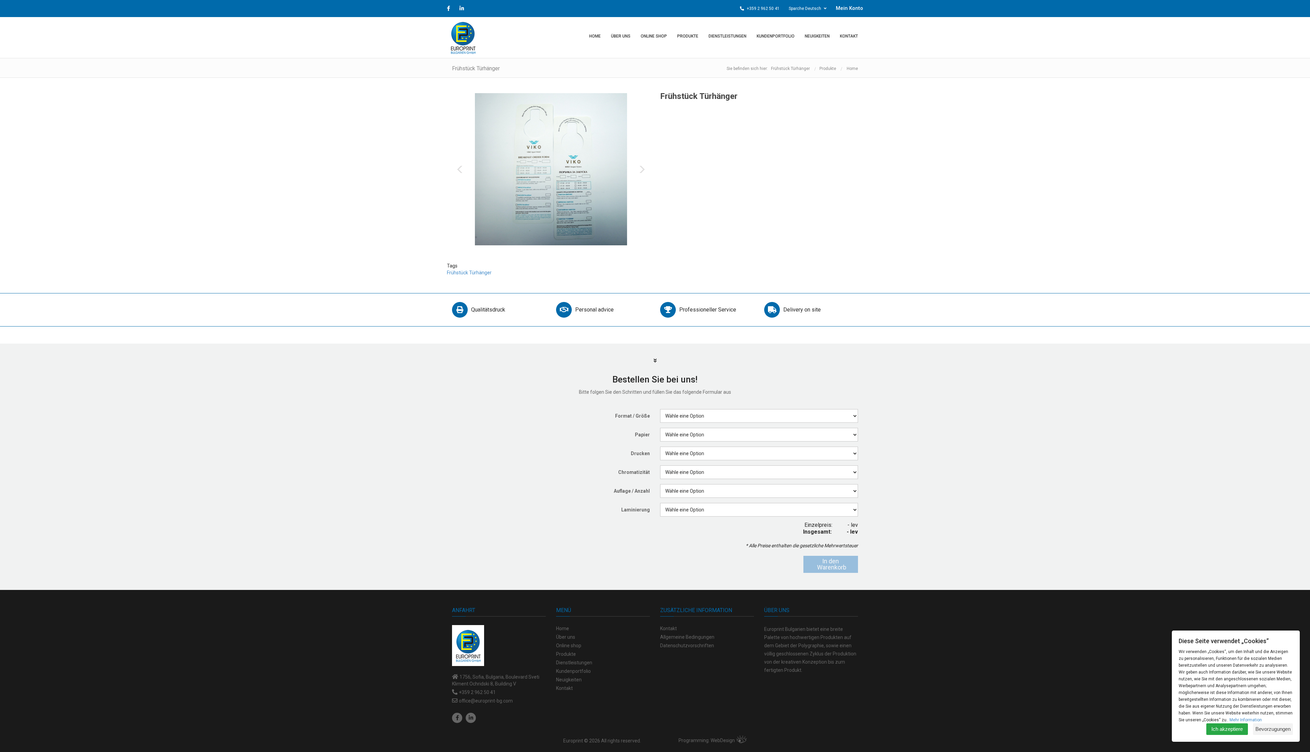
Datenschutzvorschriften (687, 645)
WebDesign (723, 740)
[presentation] (459, 169)
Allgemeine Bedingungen (687, 637)
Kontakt (668, 628)
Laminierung (635, 509)
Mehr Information (1245, 720)
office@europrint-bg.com (486, 701)
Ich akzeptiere (1227, 729)
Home (852, 68)
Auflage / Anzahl (632, 491)
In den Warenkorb (831, 564)
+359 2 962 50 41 (763, 8)
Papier (642, 434)
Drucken (640, 453)
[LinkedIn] (471, 718)
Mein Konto (849, 8)
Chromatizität (634, 472)
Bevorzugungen (1273, 729)
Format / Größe (632, 416)
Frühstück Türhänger (469, 272)
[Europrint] (463, 37)
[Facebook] (457, 718)
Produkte (827, 68)
